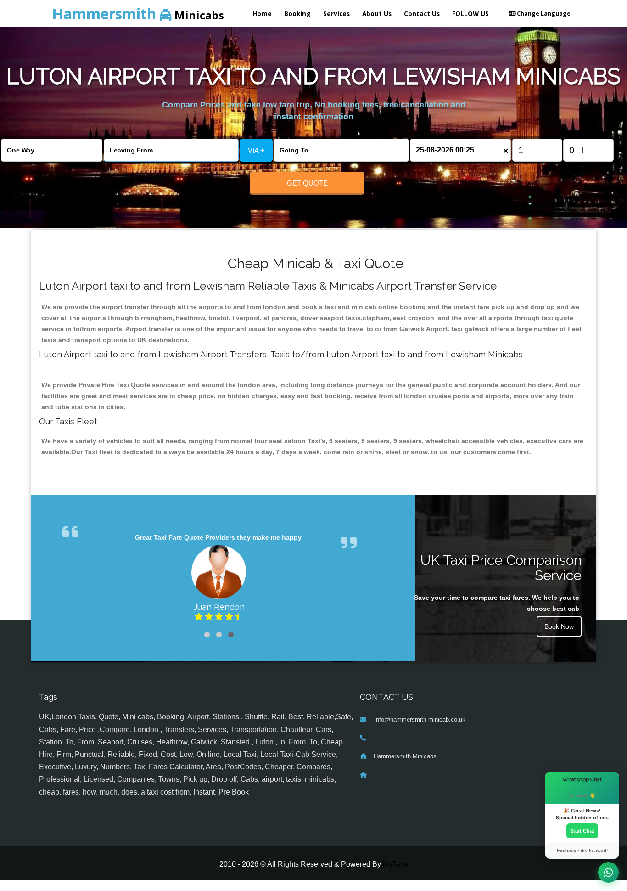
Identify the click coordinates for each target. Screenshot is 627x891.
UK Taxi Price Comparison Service (501, 567)
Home (262, 13)
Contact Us (422, 13)
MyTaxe (395, 864)
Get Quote (307, 183)
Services (336, 13)
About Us (377, 13)
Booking (297, 13)
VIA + (256, 150)
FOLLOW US (470, 13)
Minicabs (138, 13)
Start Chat (582, 831)
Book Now (559, 626)
